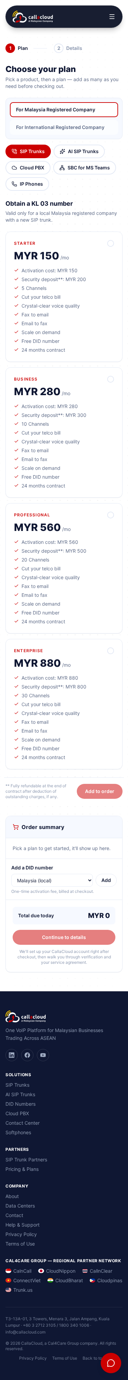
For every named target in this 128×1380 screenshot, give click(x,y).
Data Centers (20, 1206)
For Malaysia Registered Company (55, 109)
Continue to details (64, 937)
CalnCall (22, 1271)
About (12, 1196)
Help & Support (22, 1225)
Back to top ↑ (96, 1358)
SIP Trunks (32, 151)
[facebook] (27, 1055)
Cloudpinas (109, 1280)
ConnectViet (27, 1280)
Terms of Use (20, 1244)
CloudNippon (60, 1271)
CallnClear (101, 1271)
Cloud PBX (32, 167)
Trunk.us (22, 1290)
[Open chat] (111, 1363)
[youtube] (43, 1055)
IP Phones (31, 184)
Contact (14, 1215)
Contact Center (22, 1123)
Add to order (99, 791)
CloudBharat (69, 1280)
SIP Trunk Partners (26, 1159)
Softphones (18, 1132)
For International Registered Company (60, 127)
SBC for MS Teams (89, 167)
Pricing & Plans (22, 1169)
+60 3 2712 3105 (39, 1325)
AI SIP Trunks (83, 151)
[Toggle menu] (112, 17)
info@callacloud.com (25, 1332)
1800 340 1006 (74, 1325)
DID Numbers (20, 1104)
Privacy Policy (21, 1234)
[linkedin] (11, 1055)
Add (106, 880)
